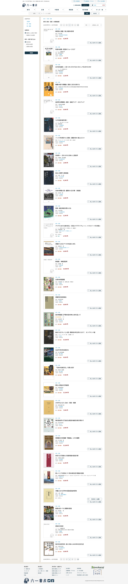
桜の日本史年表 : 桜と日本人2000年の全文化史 (69, 544)
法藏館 (60, 54)
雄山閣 (60, 105)
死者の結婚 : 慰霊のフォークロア (65, 49)
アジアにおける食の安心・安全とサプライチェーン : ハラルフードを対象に (77, 226)
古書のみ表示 (29, 46)
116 (78, 25)
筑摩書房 (61, 72)
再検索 (31, 53)
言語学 (28, 21)
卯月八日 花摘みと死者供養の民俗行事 (66, 456)
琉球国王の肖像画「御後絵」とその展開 (67, 438)
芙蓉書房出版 (62, 141)
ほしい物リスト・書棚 (43, 571)
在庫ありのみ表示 (30, 35)
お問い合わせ (69, 572)
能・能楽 (29, 26)
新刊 (44, 18)
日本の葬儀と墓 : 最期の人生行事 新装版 (68, 191)
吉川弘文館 (61, 176)
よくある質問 (102, 1)
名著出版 (61, 265)
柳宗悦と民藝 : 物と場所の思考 (64, 31)
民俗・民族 (49, 18)
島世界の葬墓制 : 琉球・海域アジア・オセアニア (69, 102)
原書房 (60, 283)
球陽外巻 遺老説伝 (60, 297)
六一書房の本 (27, 568)
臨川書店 (61, 353)
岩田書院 (61, 389)
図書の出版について (56, 571)
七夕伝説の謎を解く (61, 120)
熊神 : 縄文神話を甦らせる (63, 208)
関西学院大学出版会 (63, 35)
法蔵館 (60, 531)
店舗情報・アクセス (89, 1)
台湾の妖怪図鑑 (60, 279)
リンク (67, 575)
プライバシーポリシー (82, 572)
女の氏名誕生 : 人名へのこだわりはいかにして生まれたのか (73, 67)
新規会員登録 (77, 5)
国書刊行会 (61, 477)
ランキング (26, 571)
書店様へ (40, 573)
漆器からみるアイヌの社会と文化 (65, 244)
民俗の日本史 (59, 526)
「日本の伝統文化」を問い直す (64, 367)
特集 (25, 575)
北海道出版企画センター (64, 247)
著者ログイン (55, 575)
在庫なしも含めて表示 (31, 33)
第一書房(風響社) (62, 494)
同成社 (60, 336)
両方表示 (28, 42)
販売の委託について (56, 568)
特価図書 (26, 573)
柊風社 (60, 512)
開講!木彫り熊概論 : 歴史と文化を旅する (67, 84)
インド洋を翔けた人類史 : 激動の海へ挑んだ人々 (70, 138)
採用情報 (79, 568)
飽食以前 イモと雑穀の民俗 (63, 508)
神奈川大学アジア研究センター (65, 231)
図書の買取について (56, 573)
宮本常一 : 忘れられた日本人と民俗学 (66, 155)
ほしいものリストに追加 (95, 42)
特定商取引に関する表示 (82, 575)
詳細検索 (95, 13)
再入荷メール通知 (95, 499)
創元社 (60, 424)
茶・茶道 (29, 24)
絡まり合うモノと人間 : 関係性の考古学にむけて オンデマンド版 (75, 332)
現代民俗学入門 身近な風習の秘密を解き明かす (69, 420)
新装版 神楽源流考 (61, 261)
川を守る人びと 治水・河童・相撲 (65, 403)
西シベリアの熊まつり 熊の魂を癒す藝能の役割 (69, 473)
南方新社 (61, 320)
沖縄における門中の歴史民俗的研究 (66, 491)
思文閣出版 (61, 441)
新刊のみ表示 (29, 44)
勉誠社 (60, 300)
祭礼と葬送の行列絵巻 (62, 385)
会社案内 (68, 568)
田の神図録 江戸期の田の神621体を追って (68, 315)
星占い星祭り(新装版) (61, 173)
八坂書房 (61, 194)
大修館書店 (61, 125)
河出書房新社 (62, 159)
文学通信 (61, 88)
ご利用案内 (77, 1)
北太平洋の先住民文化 (62, 350)
